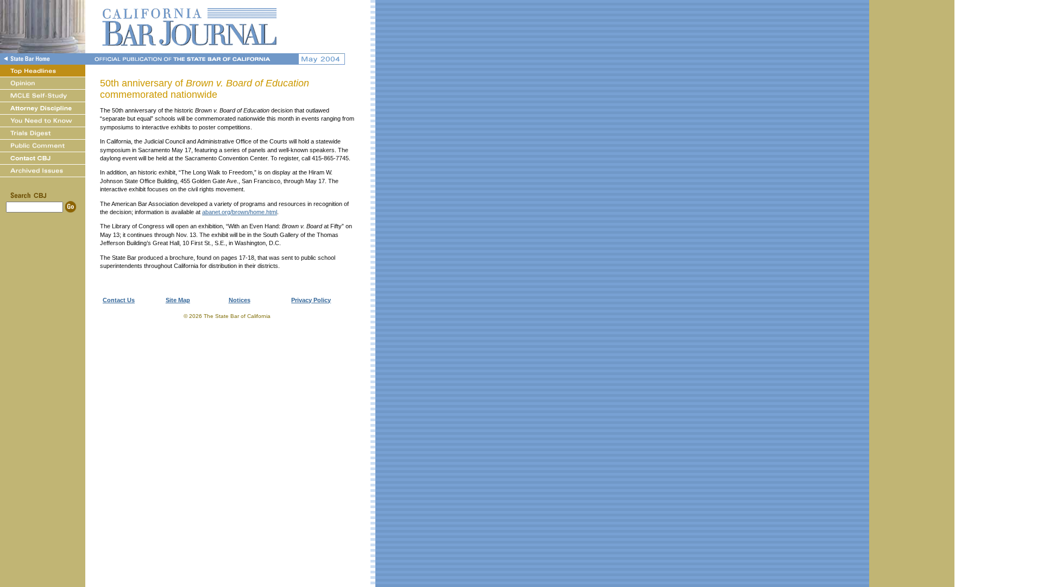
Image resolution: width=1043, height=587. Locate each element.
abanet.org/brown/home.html (239, 212)
